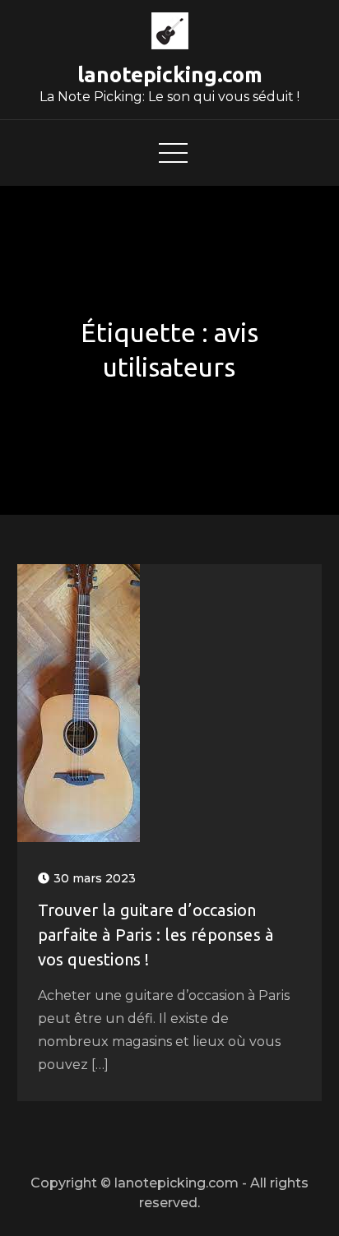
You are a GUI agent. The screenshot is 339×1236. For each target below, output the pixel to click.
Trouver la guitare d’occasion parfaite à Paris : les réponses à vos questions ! (156, 934)
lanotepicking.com (169, 74)
